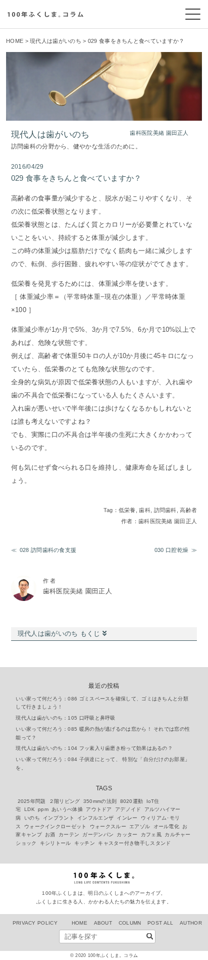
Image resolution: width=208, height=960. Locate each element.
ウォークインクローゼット (55, 826)
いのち (32, 818)
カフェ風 (151, 834)
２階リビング (64, 801)
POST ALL (160, 923)
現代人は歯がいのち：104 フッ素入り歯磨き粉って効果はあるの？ (94, 748)
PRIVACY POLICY (35, 923)
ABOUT (103, 923)
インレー (127, 818)
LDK (29, 809)
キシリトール (55, 843)
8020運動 (131, 801)
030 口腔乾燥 (171, 550)
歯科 (144, 510)
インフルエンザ (95, 818)
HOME (14, 41)
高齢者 (188, 510)
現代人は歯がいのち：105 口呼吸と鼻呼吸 (65, 718)
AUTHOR (191, 923)
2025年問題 (32, 801)
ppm (43, 809)
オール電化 (166, 826)
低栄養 (127, 510)
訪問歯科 (165, 510)
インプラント (58, 818)
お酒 (50, 834)
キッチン (84, 843)
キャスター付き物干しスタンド (134, 843)
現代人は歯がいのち (55, 41)
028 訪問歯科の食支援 (48, 550)
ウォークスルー (108, 826)
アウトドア (99, 809)
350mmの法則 (100, 801)
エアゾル (139, 826)
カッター (127, 834)
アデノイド (128, 809)
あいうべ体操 (67, 809)
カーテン (69, 834)
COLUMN (130, 923)
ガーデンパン (98, 834)
